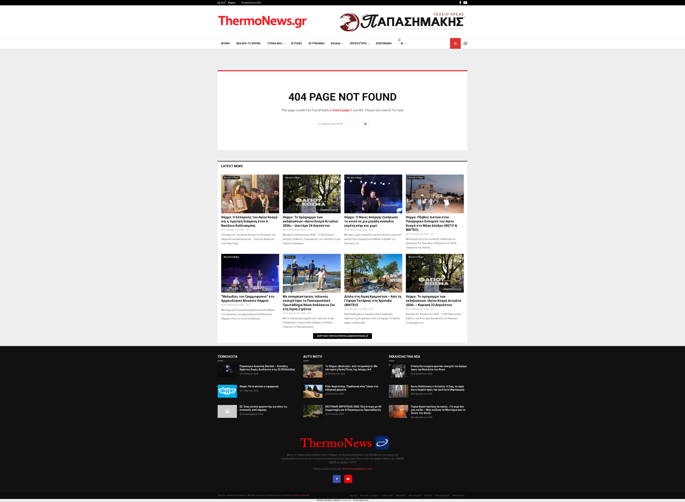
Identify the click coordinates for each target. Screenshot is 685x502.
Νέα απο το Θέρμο (248, 43)
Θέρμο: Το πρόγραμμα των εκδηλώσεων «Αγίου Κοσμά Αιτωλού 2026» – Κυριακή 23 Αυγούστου (433, 301)
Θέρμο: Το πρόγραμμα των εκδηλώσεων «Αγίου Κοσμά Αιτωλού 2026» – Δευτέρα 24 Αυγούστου (310, 221)
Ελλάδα (336, 43)
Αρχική (225, 43)
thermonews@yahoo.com (357, 468)
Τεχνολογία (227, 356)
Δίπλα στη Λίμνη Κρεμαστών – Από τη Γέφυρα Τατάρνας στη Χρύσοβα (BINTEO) (372, 301)
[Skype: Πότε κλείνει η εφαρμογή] (227, 391)
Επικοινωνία (384, 43)
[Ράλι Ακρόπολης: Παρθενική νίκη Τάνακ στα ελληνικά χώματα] (313, 391)
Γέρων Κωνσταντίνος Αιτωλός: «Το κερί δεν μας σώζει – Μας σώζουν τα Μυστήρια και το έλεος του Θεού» (438, 409)
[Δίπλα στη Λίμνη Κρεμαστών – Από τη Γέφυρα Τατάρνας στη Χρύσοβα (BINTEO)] (373, 273)
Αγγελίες (296, 43)
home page (341, 110)
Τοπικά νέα (274, 43)
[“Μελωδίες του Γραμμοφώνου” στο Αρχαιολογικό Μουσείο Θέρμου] (250, 273)
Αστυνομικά (316, 43)
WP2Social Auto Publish (328, 500)
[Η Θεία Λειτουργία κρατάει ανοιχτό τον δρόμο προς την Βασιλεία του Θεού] (398, 371)
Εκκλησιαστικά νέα (404, 356)
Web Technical (302, 495)
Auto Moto (312, 356)
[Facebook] (337, 479)
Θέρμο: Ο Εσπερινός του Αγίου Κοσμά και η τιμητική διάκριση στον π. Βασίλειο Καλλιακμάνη (249, 221)
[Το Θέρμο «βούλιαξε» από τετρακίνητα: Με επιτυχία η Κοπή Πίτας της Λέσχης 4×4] (313, 371)
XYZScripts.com (360, 500)
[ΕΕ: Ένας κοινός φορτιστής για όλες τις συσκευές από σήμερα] (227, 411)
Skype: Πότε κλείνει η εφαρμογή (259, 386)
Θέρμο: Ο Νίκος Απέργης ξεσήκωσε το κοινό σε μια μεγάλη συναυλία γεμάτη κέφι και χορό (371, 221)
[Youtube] (348, 479)
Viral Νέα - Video (354, 257)
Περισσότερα (358, 43)
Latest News (232, 166)
